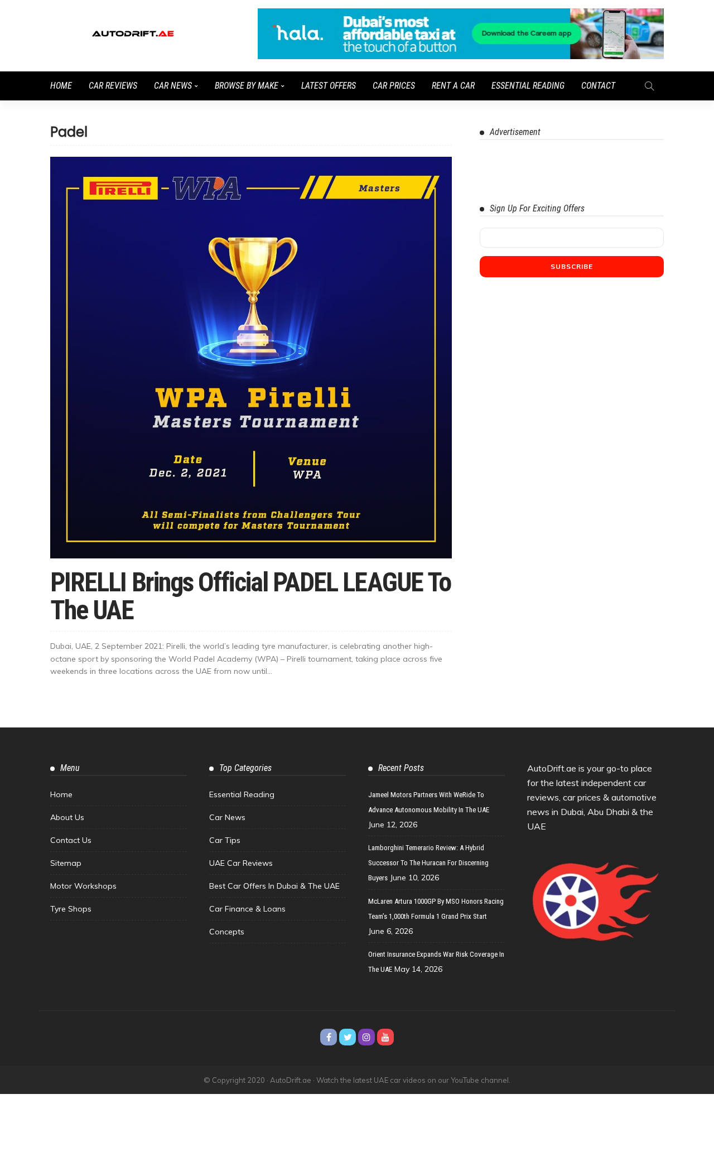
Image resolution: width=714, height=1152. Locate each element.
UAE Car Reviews (241, 863)
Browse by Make (246, 85)
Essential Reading (528, 85)
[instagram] (366, 1037)
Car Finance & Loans (247, 909)
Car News (173, 85)
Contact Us (70, 840)
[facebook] (328, 1037)
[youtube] (385, 1037)
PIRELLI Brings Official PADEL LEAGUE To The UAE (250, 596)
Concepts (226, 932)
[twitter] (347, 1037)
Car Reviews (113, 85)
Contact (598, 85)
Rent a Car (453, 85)
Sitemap (65, 863)
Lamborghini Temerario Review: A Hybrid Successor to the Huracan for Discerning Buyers (428, 862)
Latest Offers (328, 85)
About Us (67, 817)
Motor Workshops (83, 886)
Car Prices (394, 85)
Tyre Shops (70, 909)
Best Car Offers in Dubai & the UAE (274, 886)
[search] (649, 85)
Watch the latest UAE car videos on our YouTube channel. (413, 1080)
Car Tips (224, 840)
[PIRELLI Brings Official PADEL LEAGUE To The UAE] (251, 357)
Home (61, 85)
